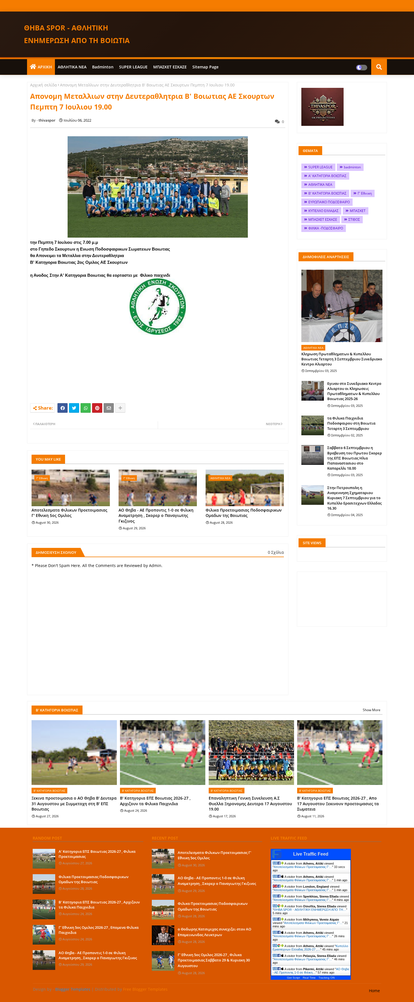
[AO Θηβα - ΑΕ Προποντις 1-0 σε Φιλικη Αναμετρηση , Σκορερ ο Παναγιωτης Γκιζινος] (44, 960)
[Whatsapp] (86, 408)
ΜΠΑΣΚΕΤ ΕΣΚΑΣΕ (170, 67)
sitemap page (205, 67)
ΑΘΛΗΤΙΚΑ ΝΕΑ (72, 67)
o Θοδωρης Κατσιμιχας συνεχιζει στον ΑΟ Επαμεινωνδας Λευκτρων (214, 932)
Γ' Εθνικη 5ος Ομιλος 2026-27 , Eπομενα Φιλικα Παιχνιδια (99, 930)
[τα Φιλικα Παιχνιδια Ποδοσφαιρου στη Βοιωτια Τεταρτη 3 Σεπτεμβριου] (312, 425)
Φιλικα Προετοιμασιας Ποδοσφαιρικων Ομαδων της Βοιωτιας (244, 512)
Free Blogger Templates (145, 989)
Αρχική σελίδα (43, 85)
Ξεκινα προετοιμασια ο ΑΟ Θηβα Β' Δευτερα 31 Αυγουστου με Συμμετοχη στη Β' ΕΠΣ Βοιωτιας (74, 803)
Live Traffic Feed (310, 854)
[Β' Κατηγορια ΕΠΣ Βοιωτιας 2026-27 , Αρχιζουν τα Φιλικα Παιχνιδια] (44, 909)
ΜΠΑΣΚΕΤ (358, 210)
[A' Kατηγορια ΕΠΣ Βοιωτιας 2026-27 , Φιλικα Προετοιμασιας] (44, 859)
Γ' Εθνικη (365, 193)
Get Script (293, 977)
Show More (371, 710)
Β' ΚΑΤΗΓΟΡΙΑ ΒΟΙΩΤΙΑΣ (327, 193)
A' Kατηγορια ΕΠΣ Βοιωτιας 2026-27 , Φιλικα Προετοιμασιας (97, 854)
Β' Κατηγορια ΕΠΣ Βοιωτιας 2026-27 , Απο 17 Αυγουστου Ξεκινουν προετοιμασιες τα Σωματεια (338, 803)
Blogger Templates (72, 989)
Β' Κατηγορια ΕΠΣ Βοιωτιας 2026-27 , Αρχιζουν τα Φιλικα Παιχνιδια (155, 800)
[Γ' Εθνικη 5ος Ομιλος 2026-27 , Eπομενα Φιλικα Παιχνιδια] (44, 935)
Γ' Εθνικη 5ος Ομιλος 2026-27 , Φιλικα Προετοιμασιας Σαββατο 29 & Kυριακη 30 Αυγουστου (214, 960)
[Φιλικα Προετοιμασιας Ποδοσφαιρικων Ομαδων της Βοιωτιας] (44, 884)
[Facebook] (62, 408)
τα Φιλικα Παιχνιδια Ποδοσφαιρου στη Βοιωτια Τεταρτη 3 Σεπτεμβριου (351, 423)
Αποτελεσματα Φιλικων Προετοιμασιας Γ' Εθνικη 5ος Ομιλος (69, 512)
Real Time (309, 977)
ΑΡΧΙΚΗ (45, 67)
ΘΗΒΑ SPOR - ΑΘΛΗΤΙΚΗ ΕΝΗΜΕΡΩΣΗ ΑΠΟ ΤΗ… (310, 909)
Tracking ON (327, 977)
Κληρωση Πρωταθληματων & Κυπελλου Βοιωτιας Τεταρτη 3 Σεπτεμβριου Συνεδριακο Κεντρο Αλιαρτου (341, 359)
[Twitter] (74, 408)
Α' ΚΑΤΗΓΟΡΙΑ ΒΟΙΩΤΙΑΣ (327, 175)
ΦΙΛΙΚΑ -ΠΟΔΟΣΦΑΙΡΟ (325, 228)
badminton (102, 67)
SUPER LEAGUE (133, 67)
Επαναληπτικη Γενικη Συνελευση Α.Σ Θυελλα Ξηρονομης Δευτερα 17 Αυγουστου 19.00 (250, 803)
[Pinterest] (97, 408)
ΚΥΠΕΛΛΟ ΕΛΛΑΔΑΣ (323, 210)
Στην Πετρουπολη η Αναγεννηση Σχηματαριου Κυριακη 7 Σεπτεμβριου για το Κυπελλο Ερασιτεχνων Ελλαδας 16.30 (354, 498)
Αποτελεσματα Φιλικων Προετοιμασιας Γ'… (303, 867)
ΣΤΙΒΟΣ (354, 219)
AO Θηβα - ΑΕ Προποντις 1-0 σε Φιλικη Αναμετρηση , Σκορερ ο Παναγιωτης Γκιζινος (156, 515)
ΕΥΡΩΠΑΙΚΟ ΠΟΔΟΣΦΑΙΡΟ (329, 202)
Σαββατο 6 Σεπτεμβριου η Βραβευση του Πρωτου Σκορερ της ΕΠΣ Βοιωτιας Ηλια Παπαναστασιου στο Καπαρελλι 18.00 (354, 458)
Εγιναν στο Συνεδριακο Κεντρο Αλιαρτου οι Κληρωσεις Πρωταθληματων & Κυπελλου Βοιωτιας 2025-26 (354, 391)
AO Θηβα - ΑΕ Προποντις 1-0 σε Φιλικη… (311, 970)
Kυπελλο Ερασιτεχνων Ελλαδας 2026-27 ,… (310, 947)
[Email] (109, 408)
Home (374, 990)
